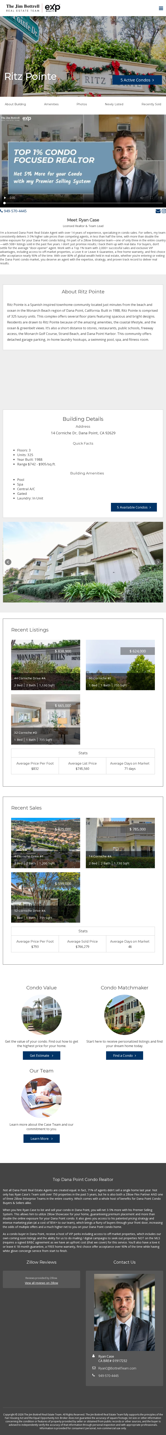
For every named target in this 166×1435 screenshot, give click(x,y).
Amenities (51, 104)
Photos (82, 104)
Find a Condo (123, 1055)
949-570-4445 (15, 210)
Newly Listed (114, 104)
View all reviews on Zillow (41, 1283)
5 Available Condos (132, 507)
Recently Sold (151, 104)
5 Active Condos (135, 80)
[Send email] (158, 210)
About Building (15, 104)
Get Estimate (40, 1055)
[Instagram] (164, 210)
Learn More (40, 1138)
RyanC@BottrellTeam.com (117, 1368)
